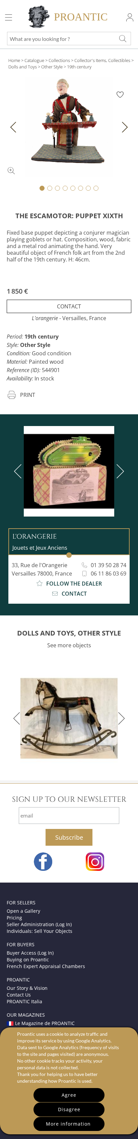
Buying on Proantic (28, 959)
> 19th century (77, 67)
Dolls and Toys (22, 67)
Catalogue (34, 60)
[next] (119, 471)
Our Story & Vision (27, 988)
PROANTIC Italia (24, 1001)
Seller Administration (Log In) (39, 924)
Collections (59, 60)
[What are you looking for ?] (122, 38)
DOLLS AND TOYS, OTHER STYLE (69, 633)
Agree (69, 1095)
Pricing (14, 917)
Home (14, 60)
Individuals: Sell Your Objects (39, 931)
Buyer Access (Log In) (30, 953)
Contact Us (19, 995)
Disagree (69, 1109)
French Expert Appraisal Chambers (46, 966)
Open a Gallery (23, 911)
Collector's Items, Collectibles (102, 60)
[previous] (19, 471)
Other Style (52, 67)
